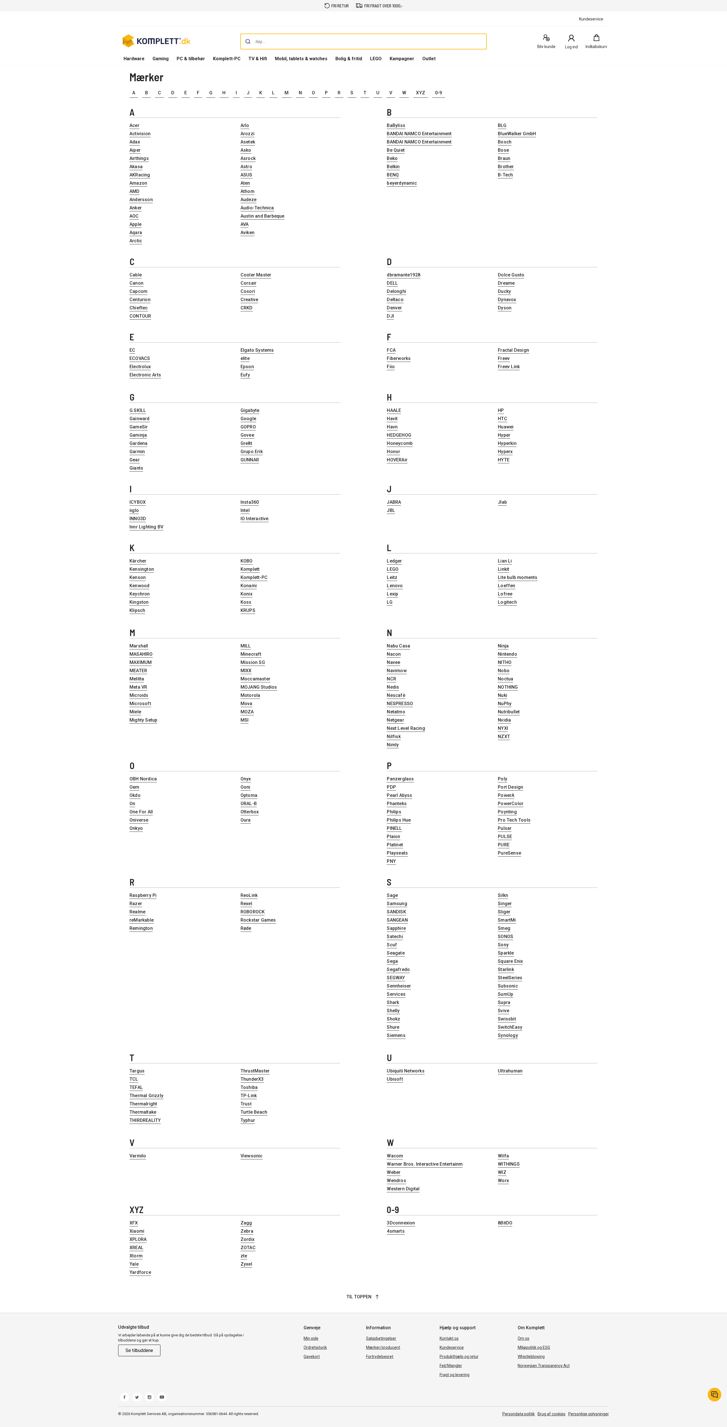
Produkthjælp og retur (459, 1356)
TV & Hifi (257, 58)
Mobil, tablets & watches (301, 58)
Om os (523, 1338)
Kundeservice (452, 1347)
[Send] (248, 41)
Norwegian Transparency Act (544, 1365)
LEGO (376, 58)
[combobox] (363, 41)
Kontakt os (449, 1338)
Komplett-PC (227, 58)
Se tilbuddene (139, 1350)
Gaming (160, 58)
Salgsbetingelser (381, 1338)
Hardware (134, 58)
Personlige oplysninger (588, 1414)
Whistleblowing (531, 1356)
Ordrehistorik (315, 1347)
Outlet (429, 58)
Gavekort (312, 1356)
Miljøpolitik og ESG (534, 1347)
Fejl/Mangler (451, 1365)
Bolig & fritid (348, 58)
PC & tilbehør (191, 58)
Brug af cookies (551, 1414)
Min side (311, 1338)
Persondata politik (518, 1414)
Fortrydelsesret (379, 1356)
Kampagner (402, 58)
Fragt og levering (454, 1374)
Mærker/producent (383, 1347)
